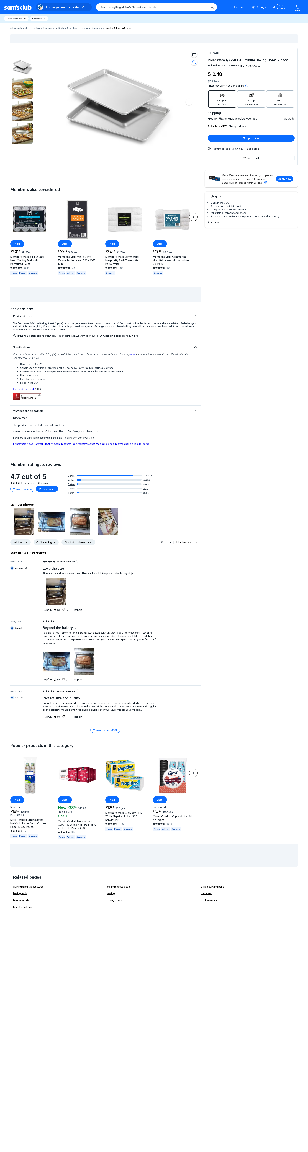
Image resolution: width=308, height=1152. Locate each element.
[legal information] (246, 85)
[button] (280, 7)
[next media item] (189, 102)
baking (111, 893)
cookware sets (209, 900)
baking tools (20, 893)
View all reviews (22, 489)
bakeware (206, 893)
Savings (261, 7)
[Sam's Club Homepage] (18, 7)
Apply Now (284, 178)
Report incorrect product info (121, 335)
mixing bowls (114, 900)
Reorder (239, 7)
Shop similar (251, 138)
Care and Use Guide (24, 389)
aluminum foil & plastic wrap (28, 886)
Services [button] (37, 18)
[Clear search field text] (204, 7)
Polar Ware (214, 52)
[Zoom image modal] (194, 62)
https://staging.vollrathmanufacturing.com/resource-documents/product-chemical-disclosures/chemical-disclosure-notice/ (81, 443)
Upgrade (289, 118)
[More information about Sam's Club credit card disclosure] (265, 182)
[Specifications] (195, 347)
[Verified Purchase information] (77, 561)
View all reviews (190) (105, 729)
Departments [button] (14, 18)
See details (253, 148)
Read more (214, 222)
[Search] (212, 7)
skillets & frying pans (212, 886)
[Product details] (195, 316)
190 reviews (42, 482)
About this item (21, 309)
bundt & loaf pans (23, 907)
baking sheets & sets (118, 886)
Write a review (47, 489)
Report (78, 609)
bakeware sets (21, 900)
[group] (223, 65)
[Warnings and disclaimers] (195, 411)
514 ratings (234, 65)
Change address (238, 126)
